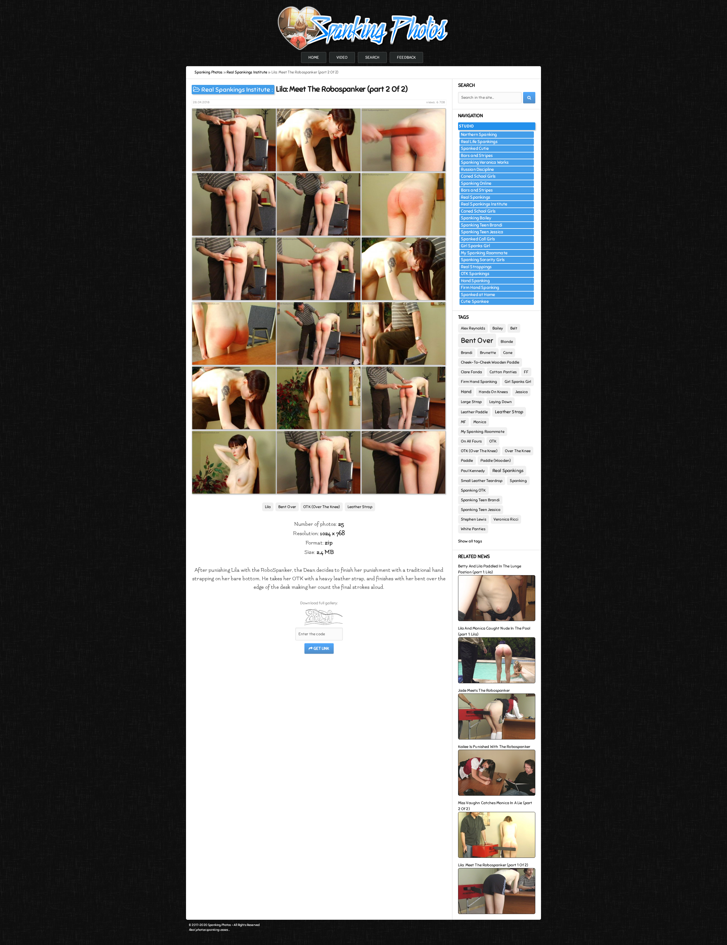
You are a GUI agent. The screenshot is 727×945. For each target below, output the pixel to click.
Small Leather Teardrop (482, 480)
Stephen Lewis (473, 519)
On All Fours (471, 441)
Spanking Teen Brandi (481, 225)
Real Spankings (475, 197)
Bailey (497, 328)
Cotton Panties (503, 372)
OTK (493, 441)
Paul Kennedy (473, 470)
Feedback (406, 57)
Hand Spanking (475, 280)
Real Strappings (476, 266)
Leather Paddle (474, 412)
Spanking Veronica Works (485, 162)
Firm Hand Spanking (480, 287)
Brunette (488, 352)
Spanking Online (476, 183)
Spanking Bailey (476, 218)
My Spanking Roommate (484, 252)
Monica (479, 422)
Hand (466, 392)
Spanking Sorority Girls (483, 259)
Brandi (467, 352)
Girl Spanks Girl (475, 245)
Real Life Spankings (479, 141)
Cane (507, 352)
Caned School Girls (478, 176)
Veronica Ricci (506, 519)
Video (342, 57)
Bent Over (287, 506)
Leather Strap (360, 506)
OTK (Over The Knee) (321, 506)
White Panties (473, 529)
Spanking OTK (473, 490)
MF (463, 422)
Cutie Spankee (475, 301)
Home (313, 57)
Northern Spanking (479, 134)
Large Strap (471, 401)
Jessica (521, 391)
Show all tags (470, 541)
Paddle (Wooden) (496, 460)
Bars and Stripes (477, 155)
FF (526, 372)
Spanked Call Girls (478, 239)
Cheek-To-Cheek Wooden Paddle (490, 362)
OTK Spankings (475, 273)
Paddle (467, 460)
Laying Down (500, 401)
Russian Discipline (477, 169)
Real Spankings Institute (235, 89)
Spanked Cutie (475, 148)
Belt (513, 328)
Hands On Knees (493, 391)
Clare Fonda (471, 372)
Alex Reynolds (473, 328)
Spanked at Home (478, 294)
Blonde (507, 341)
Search (372, 57)
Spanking (518, 480)
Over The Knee (517, 451)
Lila (268, 506)
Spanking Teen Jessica (482, 231)
